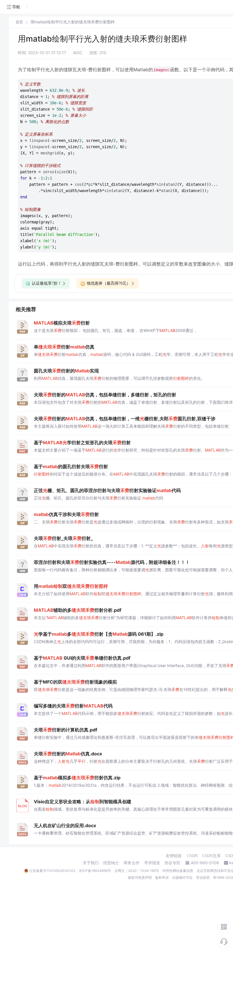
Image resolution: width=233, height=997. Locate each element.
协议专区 (172, 863)
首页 (19, 22)
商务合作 (132, 863)
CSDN (192, 856)
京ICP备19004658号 (95, 870)
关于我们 (91, 863)
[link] (19, 22)
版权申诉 (162, 877)
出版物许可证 (182, 877)
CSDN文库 (211, 856)
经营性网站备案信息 (178, 870)
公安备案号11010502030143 (52, 870)
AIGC (77, 52)
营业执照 (203, 877)
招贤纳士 (111, 863)
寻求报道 (152, 863)
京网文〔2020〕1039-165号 (137, 870)
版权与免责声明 (140, 877)
